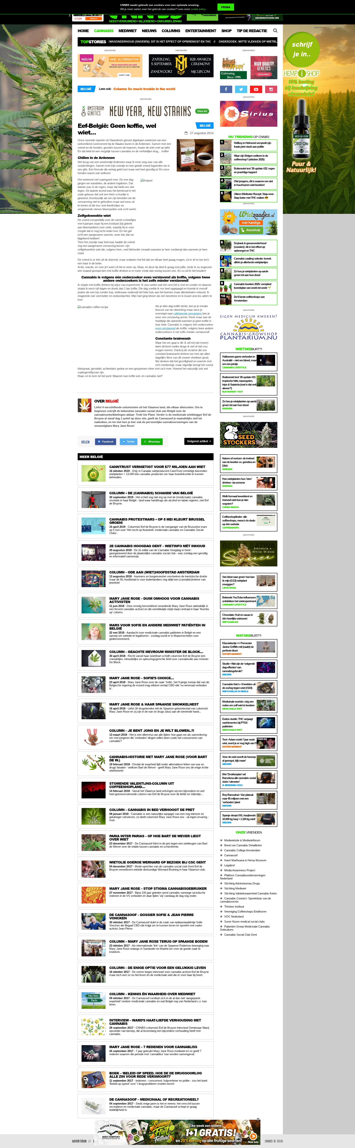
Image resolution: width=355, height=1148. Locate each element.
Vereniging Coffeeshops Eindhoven (245, 911)
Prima (225, 7)
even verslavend (165, 328)
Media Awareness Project (239, 870)
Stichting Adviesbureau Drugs (242, 883)
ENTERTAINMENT (200, 30)
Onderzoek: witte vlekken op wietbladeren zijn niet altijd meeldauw (157, 41)
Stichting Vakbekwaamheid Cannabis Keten (250, 893)
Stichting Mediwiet (235, 888)
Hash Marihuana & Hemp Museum (245, 860)
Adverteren (79, 1141)
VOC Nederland (234, 916)
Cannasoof (230, 855)
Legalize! (229, 865)
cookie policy (198, 9)
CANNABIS (103, 30)
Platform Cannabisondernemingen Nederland (242, 877)
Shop (226, 30)
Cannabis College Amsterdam (242, 850)
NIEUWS (149, 30)
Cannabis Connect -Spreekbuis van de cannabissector (245, 900)
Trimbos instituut (234, 906)
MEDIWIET (127, 30)
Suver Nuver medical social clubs (244, 921)
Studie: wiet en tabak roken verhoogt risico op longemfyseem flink (276, 41)
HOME (83, 30)
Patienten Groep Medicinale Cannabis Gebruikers (245, 928)
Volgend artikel (198, 441)
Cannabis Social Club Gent (240, 934)
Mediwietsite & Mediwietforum (242, 840)
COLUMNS (171, 30)
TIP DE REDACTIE (252, 30)
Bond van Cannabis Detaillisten (243, 845)
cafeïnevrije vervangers (187, 313)
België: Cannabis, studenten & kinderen (145, 90)
